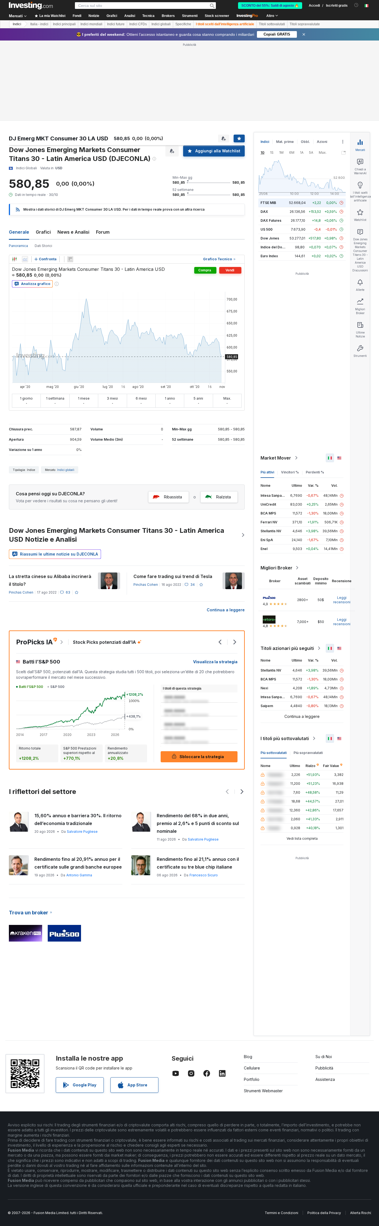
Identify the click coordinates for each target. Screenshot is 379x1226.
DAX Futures (271, 220)
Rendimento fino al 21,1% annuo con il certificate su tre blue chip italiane (198, 863)
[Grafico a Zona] (25, 259)
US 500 (266, 229)
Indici (17, 24)
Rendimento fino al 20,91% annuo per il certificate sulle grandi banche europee (78, 863)
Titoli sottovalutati (272, 24)
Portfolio (251, 1079)
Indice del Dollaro (275, 247)
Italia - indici (39, 24)
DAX (264, 212)
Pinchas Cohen (21, 592)
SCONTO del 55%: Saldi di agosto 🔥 (270, 5)
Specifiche (183, 24)
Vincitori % (290, 472)
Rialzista (223, 497)
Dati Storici (43, 246)
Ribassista (173, 497)
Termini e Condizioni (281, 1213)
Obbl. (305, 142)
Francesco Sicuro (204, 875)
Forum (103, 232)
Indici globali (161, 24)
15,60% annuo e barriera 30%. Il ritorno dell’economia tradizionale (78, 819)
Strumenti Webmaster (263, 1090)
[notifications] (356, 5)
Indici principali (64, 24)
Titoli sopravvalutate (305, 24)
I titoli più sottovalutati (285, 738)
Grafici (43, 232)
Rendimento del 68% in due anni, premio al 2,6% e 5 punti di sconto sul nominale (198, 823)
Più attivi (267, 472)
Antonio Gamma (79, 875)
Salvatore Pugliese (82, 831)
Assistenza (325, 1079)
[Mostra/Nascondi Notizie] (70, 259)
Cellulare (252, 1068)
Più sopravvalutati (308, 753)
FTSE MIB (268, 203)
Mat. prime (285, 142)
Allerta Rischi (360, 1213)
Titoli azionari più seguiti (287, 648)
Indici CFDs (138, 24)
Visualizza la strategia (215, 661)
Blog (248, 1056)
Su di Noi (323, 1056)
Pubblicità (324, 1068)
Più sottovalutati (274, 753)
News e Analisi (73, 232)
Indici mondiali (91, 24)
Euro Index (269, 256)
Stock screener (217, 16)
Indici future (116, 24)
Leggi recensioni (341, 600)
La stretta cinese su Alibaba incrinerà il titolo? (50, 580)
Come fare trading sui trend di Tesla (172, 576)
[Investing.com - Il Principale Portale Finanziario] (31, 5)
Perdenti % (315, 472)
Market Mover (276, 458)
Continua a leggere (226, 609)
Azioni (322, 142)
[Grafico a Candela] (14, 259)
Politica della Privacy (324, 1213)
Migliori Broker (276, 568)
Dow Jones (270, 238)
